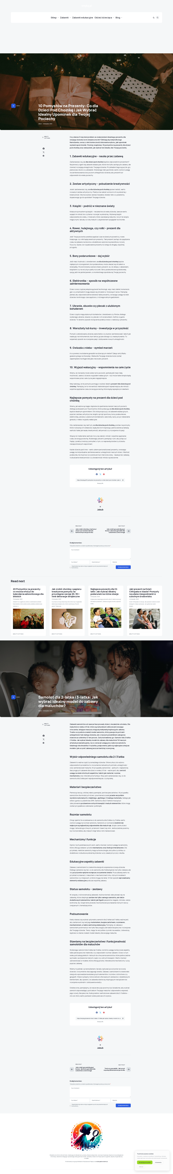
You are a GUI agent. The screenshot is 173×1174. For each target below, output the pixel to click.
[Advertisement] (86, 39)
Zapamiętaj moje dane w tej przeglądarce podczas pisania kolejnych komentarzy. (90, 567)
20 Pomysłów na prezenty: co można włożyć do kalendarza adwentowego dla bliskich (28, 592)
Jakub (100, 509)
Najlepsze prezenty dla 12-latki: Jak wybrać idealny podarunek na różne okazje (104, 591)
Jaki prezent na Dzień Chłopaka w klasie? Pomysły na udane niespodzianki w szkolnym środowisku (144, 592)
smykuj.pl (86, 5)
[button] (154, 17)
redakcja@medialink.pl (102, 1161)
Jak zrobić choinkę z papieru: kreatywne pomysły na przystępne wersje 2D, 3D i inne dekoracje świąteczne (67, 592)
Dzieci (18, 106)
